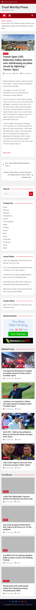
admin (17, 73)
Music (5, 233)
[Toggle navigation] (9, 15)
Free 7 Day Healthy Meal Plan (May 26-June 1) (17, 164)
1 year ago (8, 73)
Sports (6, 53)
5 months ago (9, 378)
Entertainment (7, 216)
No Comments (26, 73)
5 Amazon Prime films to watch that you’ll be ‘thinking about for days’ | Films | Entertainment (17, 174)
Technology (7, 239)
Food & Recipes (8, 222)
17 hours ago (9, 532)
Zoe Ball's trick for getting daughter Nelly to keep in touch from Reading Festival (18, 557)
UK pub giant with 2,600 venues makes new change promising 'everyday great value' (15, 588)
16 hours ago (9, 502)
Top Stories (7, 242)
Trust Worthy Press (15, 7)
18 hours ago (9, 563)
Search (31, 194)
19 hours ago (9, 593)
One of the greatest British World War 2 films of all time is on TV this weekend (17, 527)
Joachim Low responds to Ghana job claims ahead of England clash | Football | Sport (17, 403)
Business (6, 210)
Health (5, 225)
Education (6, 213)
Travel (5, 245)
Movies (5, 230)
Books (5, 207)
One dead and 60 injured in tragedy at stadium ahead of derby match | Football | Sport (17, 373)
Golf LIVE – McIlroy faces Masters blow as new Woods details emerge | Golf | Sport (18, 434)
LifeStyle (6, 227)
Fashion (5, 219)
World (5, 248)
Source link (6, 153)
